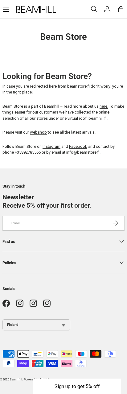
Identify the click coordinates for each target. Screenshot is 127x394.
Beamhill (16, 379)
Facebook (78, 146)
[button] (77, 386)
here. (104, 106)
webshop (38, 132)
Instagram (51, 146)
